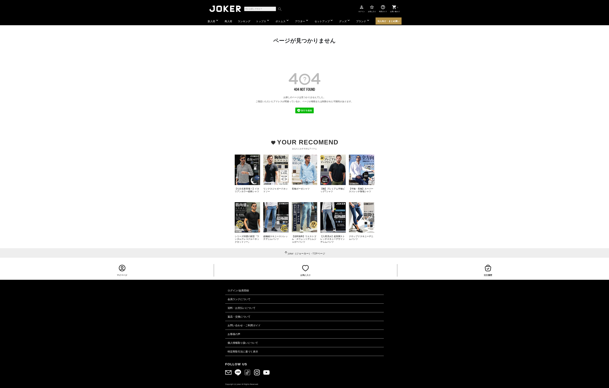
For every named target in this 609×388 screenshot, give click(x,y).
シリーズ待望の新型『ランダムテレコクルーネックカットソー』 (247, 239)
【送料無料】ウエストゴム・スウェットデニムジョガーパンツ (304, 239)
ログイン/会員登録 (238, 290)
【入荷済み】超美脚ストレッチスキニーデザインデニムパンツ (332, 239)
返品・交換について (239, 316)
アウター (302, 20)
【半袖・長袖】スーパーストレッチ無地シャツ (361, 190)
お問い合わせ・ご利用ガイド (244, 325)
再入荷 (228, 21)
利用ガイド (383, 8)
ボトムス (282, 20)
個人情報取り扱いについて (243, 342)
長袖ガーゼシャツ (301, 188)
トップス (263, 20)
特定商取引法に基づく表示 (243, 351)
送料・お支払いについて (241, 307)
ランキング (244, 21)
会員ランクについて (239, 299)
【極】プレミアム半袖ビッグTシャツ (332, 190)
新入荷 (213, 20)
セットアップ (324, 20)
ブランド (363, 20)
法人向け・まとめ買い (388, 21)
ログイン (361, 8)
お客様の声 (234, 334)
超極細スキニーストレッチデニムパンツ (275, 237)
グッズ (344, 20)
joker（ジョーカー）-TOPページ (306, 253)
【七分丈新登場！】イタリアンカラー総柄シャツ (247, 190)
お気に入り (372, 8)
